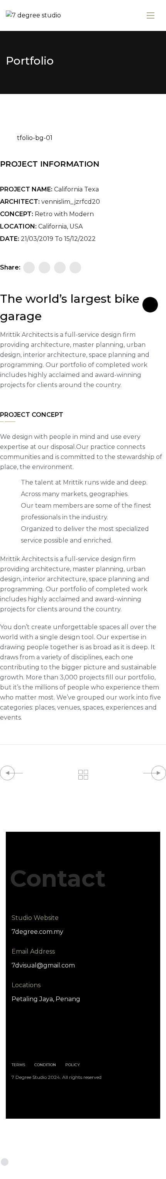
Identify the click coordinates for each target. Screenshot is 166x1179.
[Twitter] (44, 267)
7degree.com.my (37, 931)
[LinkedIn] (75, 267)
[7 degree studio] (33, 15)
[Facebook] (29, 267)
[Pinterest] (60, 267)
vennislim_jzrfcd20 (70, 201)
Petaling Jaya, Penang (46, 999)
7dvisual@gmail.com (43, 965)
